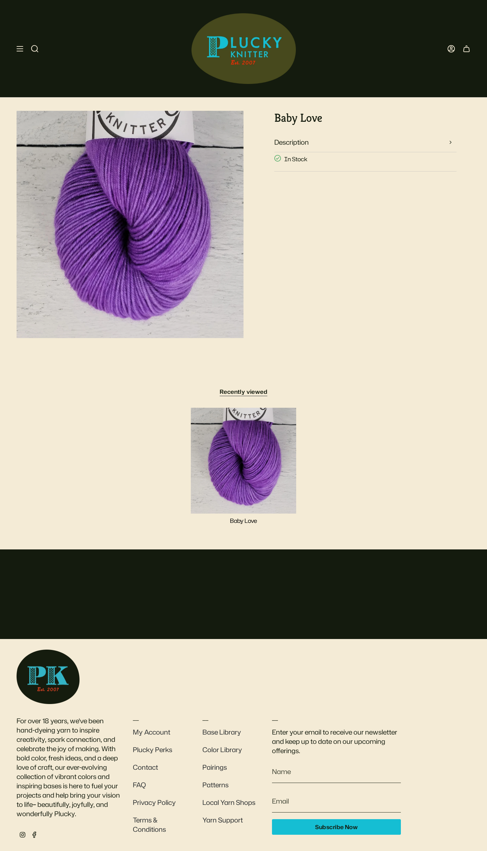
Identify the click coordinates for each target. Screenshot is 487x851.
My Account (151, 732)
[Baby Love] (244, 461)
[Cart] (466, 48)
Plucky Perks (152, 749)
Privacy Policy (154, 802)
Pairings (214, 767)
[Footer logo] (48, 677)
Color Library (222, 749)
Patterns (215, 784)
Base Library (221, 732)
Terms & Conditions (149, 824)
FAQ (139, 784)
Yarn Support (222, 819)
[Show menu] (20, 48)
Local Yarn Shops (228, 802)
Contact (145, 767)
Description (291, 142)
